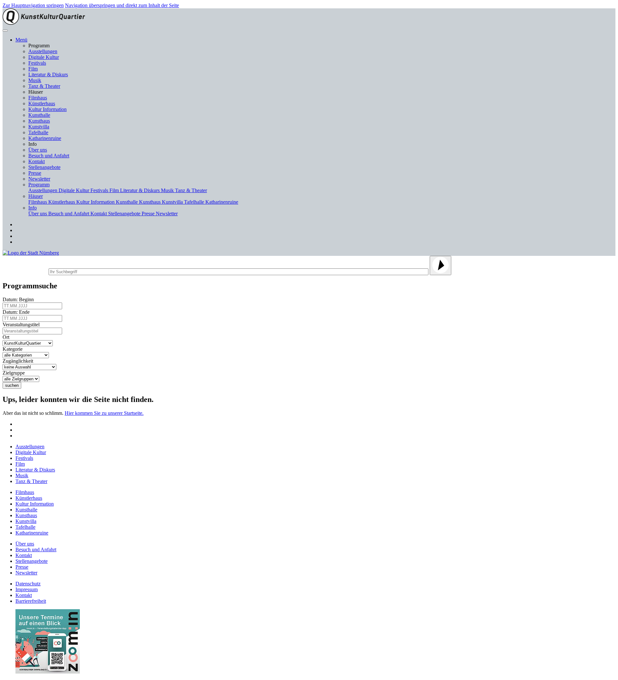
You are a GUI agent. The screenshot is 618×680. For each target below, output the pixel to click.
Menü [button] (21, 39)
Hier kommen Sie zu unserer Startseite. (104, 413)
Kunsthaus (39, 121)
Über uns (37, 150)
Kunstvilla (38, 126)
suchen (12, 385)
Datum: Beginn (19, 299)
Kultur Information (47, 109)
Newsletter (39, 179)
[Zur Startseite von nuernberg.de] (31, 253)
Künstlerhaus (41, 103)
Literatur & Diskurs (48, 74)
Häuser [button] (35, 196)
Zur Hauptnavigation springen (33, 5)
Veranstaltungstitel (22, 324)
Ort (7, 337)
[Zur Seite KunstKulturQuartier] (44, 23)
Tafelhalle (38, 132)
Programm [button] (39, 184)
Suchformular (25, 271)
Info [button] (32, 207)
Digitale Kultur (43, 57)
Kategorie (14, 349)
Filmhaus (37, 97)
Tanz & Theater (44, 86)
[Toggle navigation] (5, 31)
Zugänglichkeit (19, 361)
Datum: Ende (17, 312)
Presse (34, 173)
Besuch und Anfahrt (48, 155)
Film (33, 68)
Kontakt (36, 161)
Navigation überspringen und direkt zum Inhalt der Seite (122, 5)
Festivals (37, 63)
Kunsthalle (39, 115)
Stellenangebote (44, 167)
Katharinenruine (44, 138)
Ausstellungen (42, 51)
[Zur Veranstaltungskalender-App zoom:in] (47, 672)
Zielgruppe (15, 373)
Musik (34, 80)
